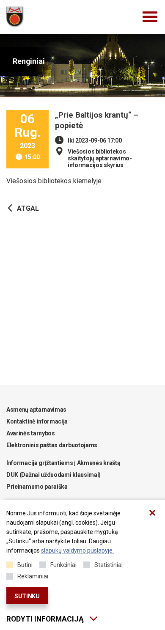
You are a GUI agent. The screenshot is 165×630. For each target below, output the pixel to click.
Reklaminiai (32, 576)
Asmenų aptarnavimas (36, 409)
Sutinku (27, 596)
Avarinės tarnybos (30, 433)
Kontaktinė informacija (37, 421)
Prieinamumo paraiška (37, 486)
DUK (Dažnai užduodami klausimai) (53, 474)
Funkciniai (63, 564)
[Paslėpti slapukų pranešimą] (152, 512)
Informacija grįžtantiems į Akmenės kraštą (63, 462)
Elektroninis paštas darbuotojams (51, 445)
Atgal (28, 208)
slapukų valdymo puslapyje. (77, 550)
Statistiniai (108, 564)
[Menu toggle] (150, 17)
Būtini (25, 564)
